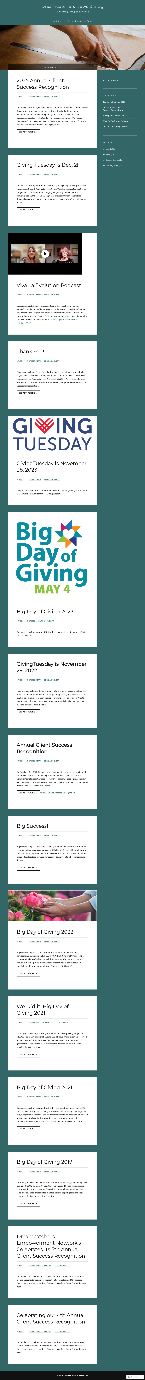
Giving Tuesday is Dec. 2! (47, 165)
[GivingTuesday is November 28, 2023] (52, 452)
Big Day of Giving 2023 (45, 611)
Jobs (68, 21)
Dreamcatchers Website (84, 21)
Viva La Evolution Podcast (49, 285)
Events (32, 97)
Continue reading (26, 133)
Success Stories (43, 1265)
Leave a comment (52, 97)
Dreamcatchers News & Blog (72, 6)
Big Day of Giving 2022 (45, 932)
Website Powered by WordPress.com (72, 1375)
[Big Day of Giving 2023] (52, 600)
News (38, 97)
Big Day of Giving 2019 (44, 1162)
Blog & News (57, 21)
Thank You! (30, 351)
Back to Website (110, 80)
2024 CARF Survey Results (115, 126)
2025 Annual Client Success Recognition (113, 108)
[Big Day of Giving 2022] (52, 920)
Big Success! (32, 826)
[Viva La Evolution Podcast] (45, 273)
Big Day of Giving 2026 (114, 102)
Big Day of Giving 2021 (44, 1087)
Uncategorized (43, 1022)
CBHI (21, 97)
